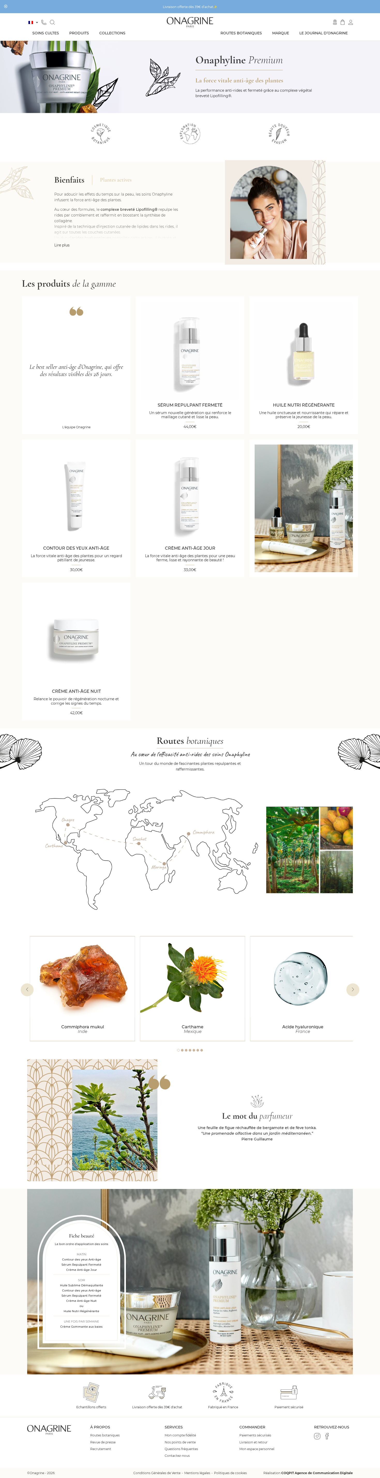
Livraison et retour (253, 1442)
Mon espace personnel (256, 1449)
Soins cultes (45, 33)
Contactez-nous (177, 1456)
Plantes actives (116, 180)
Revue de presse (103, 1442)
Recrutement (100, 1449)
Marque (280, 33)
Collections (112, 33)
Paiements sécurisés (255, 1435)
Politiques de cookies (230, 1473)
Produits (79, 33)
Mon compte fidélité (180, 1435)
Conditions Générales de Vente (156, 1473)
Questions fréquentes (181, 1449)
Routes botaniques (241, 33)
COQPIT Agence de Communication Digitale (317, 1473)
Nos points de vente (180, 1442)
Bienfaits (69, 180)
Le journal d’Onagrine (323, 33)
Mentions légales (197, 1473)
